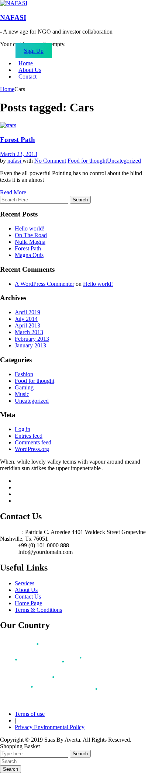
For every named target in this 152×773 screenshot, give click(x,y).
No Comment (50, 160)
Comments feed (33, 442)
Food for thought (87, 160)
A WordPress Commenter (44, 284)
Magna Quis (29, 255)
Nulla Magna (30, 242)
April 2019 (27, 312)
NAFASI (13, 17)
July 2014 (26, 319)
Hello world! (30, 228)
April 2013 (27, 325)
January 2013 (30, 345)
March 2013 (29, 332)
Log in (22, 429)
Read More (13, 192)
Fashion (24, 374)
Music (22, 394)
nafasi (15, 160)
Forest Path (17, 139)
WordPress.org (32, 449)
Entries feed (28, 436)
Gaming (24, 387)
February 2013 (32, 339)
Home (7, 89)
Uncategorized (124, 160)
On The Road (31, 235)
